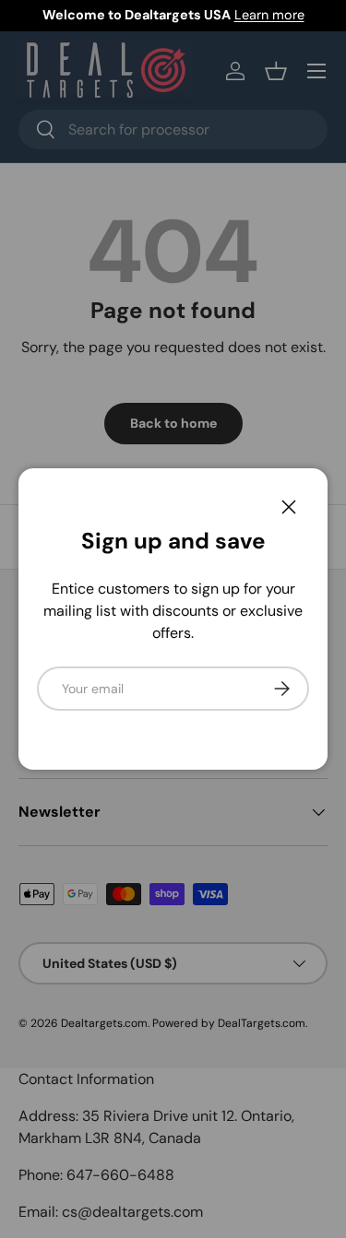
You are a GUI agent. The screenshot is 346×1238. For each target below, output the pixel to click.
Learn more (269, 14)
